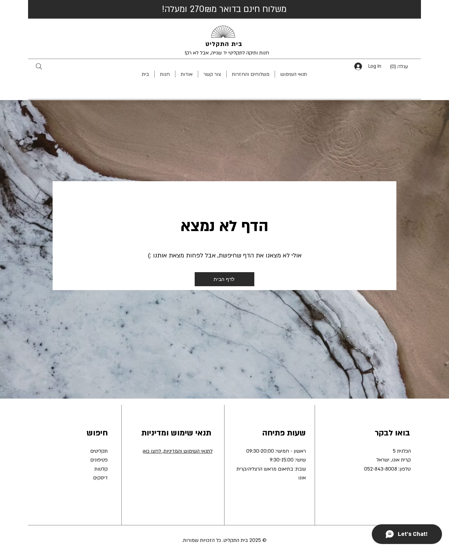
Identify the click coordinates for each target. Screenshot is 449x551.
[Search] (39, 66)
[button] (404, 66)
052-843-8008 (380, 469)
